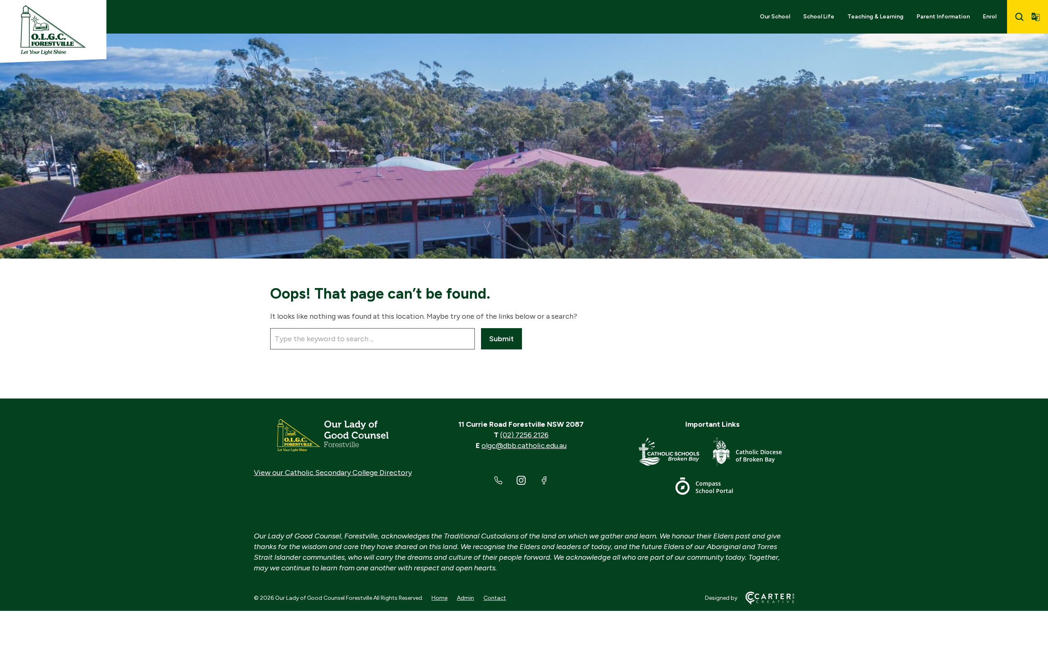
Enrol (989, 16)
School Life (818, 16)
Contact (494, 597)
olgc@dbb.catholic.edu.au (524, 445)
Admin (465, 597)
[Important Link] (675, 453)
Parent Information (943, 16)
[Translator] (1036, 17)
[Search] (1019, 17)
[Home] (333, 435)
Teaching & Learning (875, 16)
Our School (775, 16)
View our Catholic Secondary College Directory (333, 472)
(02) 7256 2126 (524, 434)
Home (439, 597)
